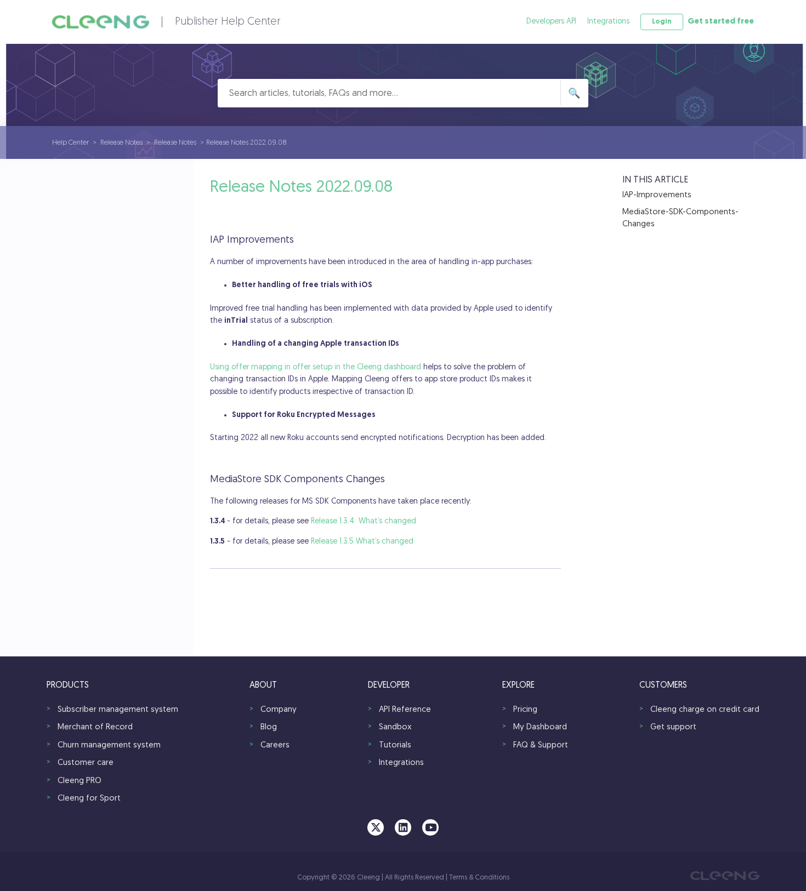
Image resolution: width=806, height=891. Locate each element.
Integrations (608, 22)
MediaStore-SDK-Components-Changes (680, 218)
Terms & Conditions (479, 877)
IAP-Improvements (656, 195)
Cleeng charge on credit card (704, 710)
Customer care (85, 763)
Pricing (525, 710)
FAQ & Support (540, 745)
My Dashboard (540, 727)
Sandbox (395, 727)
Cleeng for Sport (89, 799)
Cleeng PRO (79, 781)
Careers (275, 745)
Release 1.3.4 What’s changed (363, 521)
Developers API (551, 22)
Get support (673, 727)
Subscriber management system (118, 710)
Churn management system (109, 745)
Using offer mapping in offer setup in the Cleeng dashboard (315, 367)
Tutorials (395, 745)
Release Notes (121, 142)
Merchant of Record (95, 727)
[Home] (100, 21)
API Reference (405, 710)
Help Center (70, 142)
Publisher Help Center (228, 21)
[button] (661, 22)
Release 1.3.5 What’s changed (362, 542)
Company (278, 710)
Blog (268, 727)
